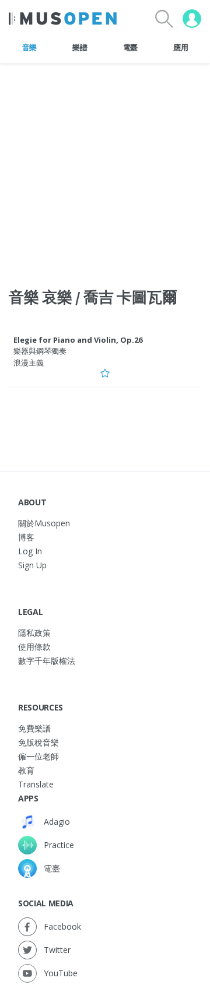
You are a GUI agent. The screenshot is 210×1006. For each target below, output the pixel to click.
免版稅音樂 (38, 742)
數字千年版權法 (46, 660)
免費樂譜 (34, 728)
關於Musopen (44, 523)
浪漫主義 (28, 362)
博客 (26, 537)
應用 (180, 47)
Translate (36, 784)
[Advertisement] (105, 168)
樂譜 (79, 47)
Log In (30, 551)
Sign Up (32, 565)
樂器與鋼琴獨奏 (39, 351)
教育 (26, 770)
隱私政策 (34, 632)
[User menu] (192, 18)
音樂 (29, 47)
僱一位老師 (38, 756)
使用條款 (34, 646)
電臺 (130, 47)
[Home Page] (63, 18)
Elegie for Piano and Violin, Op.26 (77, 340)
